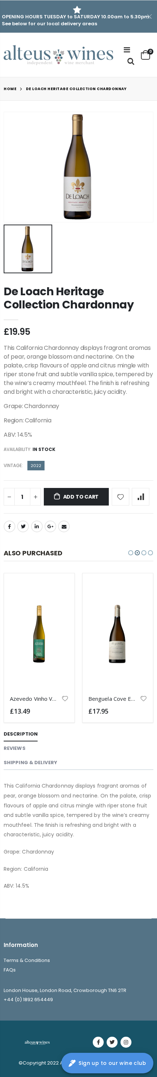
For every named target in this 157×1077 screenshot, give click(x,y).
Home (10, 89)
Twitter (23, 526)
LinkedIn (37, 526)
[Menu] (127, 50)
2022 (36, 466)
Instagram (125, 1042)
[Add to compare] (140, 497)
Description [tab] (21, 733)
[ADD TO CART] (56, 591)
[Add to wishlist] (120, 497)
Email (64, 526)
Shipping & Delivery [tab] (30, 762)
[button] (130, 552)
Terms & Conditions (27, 960)
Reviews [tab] (15, 748)
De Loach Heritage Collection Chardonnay (69, 298)
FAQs (10, 969)
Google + (50, 526)
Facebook (9, 526)
